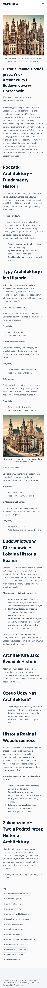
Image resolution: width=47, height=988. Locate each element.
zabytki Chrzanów (12, 959)
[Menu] (43, 4)
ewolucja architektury (13, 924)
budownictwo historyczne (15, 909)
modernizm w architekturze (15, 944)
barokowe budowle (12, 904)
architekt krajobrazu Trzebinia (16, 894)
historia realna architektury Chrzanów (19, 939)
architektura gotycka (13, 899)
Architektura (8, 100)
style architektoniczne (13, 954)
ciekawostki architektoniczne (16, 914)
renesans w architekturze (15, 949)
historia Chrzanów (12, 934)
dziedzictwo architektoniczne (16, 919)
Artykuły (19, 100)
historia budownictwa (13, 929)
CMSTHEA (10, 4)
